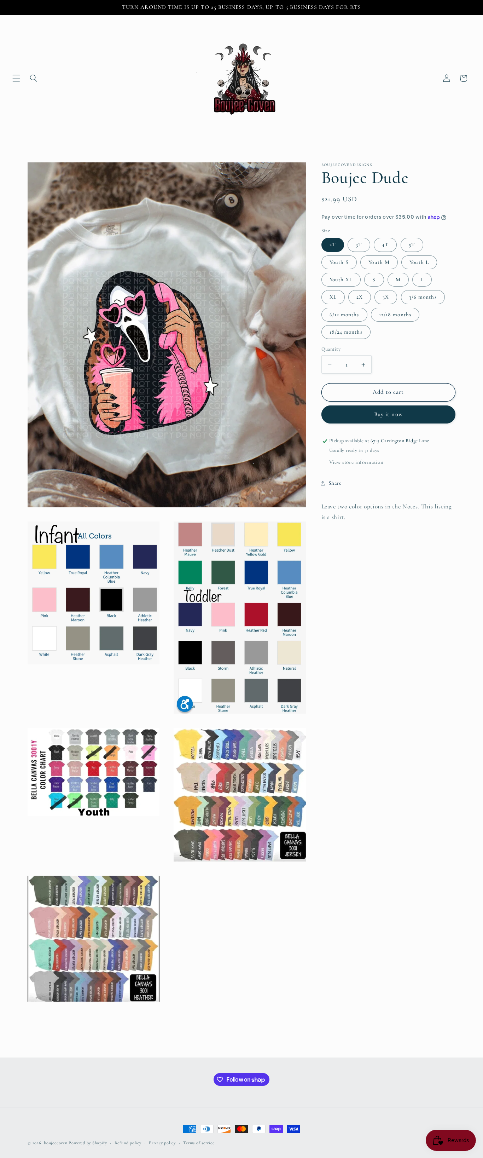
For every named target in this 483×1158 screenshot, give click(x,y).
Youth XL (341, 280)
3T (359, 245)
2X (359, 297)
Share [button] (335, 483)
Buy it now (388, 414)
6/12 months (344, 314)
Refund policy (128, 1142)
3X (386, 297)
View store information (356, 462)
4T (385, 245)
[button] (16, 78)
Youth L (419, 262)
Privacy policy (162, 1142)
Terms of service (198, 1142)
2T (333, 245)
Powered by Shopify (88, 1142)
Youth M (379, 262)
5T (412, 245)
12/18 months (395, 314)
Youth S (339, 262)
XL (333, 297)
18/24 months (346, 332)
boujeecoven (55, 1142)
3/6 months (423, 297)
